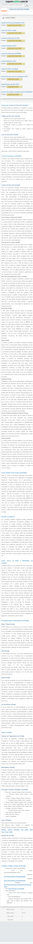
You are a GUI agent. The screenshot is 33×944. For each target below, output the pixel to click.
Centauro (10, 829)
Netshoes (3, 829)
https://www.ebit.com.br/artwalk (16, 888)
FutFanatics (17, 829)
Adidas (26, 829)
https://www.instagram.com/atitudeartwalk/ (15, 880)
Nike (22, 829)
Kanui (6, 832)
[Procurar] (27, 5)
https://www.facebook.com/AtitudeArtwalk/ (15, 876)
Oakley (11, 832)
